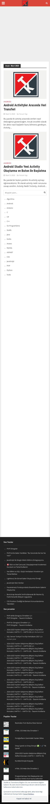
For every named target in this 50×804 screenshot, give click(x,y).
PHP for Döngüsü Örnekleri (17, 622)
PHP (8, 266)
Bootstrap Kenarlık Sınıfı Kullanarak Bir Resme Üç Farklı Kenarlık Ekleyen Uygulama (25, 595)
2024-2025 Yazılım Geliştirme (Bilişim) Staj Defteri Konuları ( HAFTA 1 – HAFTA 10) (25, 668)
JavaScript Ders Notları (15, 583)
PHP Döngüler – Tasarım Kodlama (19, 618)
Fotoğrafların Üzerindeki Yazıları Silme (29, 738)
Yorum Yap (23, 114)
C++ (8, 221)
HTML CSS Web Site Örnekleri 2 (27, 768)
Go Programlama (13, 226)
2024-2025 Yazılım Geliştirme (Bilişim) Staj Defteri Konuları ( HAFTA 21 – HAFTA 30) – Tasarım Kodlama (26, 661)
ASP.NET (10, 252)
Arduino (10, 208)
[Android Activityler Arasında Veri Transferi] (25, 84)
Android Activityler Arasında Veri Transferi (25, 107)
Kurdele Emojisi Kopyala (24, 761)
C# (8, 217)
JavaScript (10, 261)
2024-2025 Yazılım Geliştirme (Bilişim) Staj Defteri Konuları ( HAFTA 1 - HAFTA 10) (30, 754)
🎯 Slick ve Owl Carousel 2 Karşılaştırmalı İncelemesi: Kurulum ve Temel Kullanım (26, 565)
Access (9, 243)
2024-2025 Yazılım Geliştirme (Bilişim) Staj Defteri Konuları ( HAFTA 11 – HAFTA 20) (25, 630)
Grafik (9, 230)
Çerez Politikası (28, 794)
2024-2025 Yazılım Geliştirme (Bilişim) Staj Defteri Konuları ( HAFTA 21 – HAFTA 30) (25, 644)
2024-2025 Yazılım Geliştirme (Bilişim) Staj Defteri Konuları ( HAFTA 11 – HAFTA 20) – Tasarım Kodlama (26, 649)
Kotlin (9, 239)
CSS (8, 257)
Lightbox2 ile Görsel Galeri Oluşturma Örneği (24, 578)
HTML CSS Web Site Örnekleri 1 (27, 730)
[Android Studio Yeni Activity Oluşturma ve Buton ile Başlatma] (25, 145)
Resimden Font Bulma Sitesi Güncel (28, 723)
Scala (9, 275)
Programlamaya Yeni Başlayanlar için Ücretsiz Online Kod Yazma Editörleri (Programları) (29, 778)
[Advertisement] (25, 34)
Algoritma (10, 199)
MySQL (9, 248)
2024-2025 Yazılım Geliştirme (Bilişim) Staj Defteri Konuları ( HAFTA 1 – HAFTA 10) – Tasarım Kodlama (26, 686)
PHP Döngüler (12, 549)
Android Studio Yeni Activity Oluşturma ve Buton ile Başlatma (25, 169)
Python (9, 270)
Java (8, 234)
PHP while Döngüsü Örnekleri (18, 615)
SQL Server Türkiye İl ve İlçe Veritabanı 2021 (23, 636)
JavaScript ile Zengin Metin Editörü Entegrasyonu (25, 560)
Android (7, 102)
